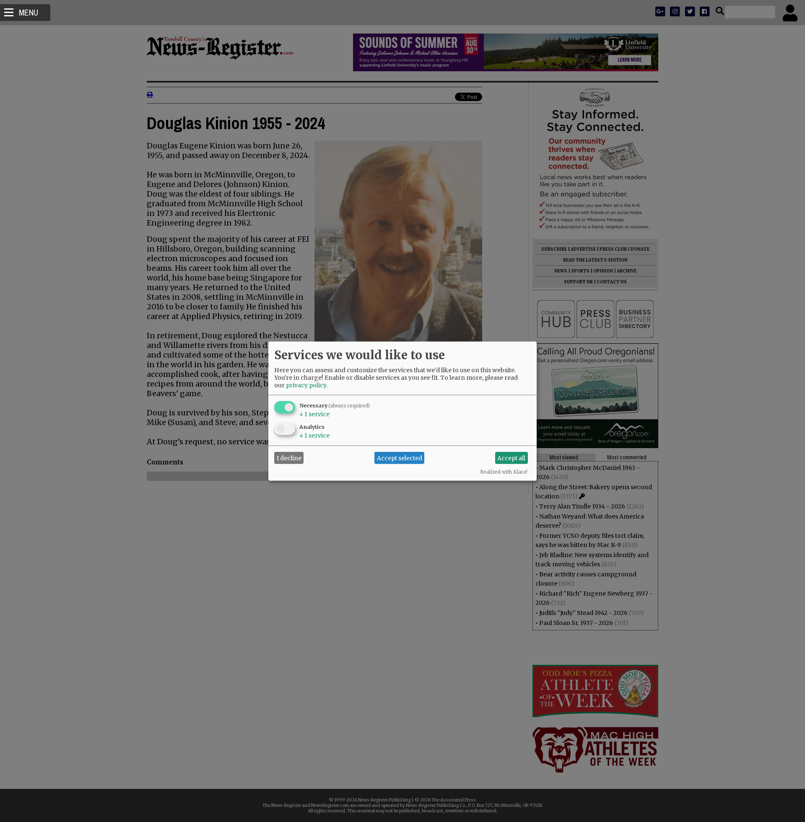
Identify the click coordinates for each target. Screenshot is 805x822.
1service (314, 414)
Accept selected (399, 458)
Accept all (511, 458)
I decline (289, 458)
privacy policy (306, 385)
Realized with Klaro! (503, 472)
